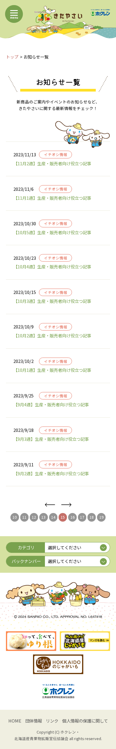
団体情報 (33, 720)
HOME (14, 720)
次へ (66, 505)
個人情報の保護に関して (85, 720)
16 (72, 517)
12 (34, 517)
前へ (50, 505)
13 (43, 517)
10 (14, 517)
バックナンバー (26, 561)
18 (92, 517)
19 (101, 517)
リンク (52, 720)
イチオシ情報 (55, 154)
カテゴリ (26, 547)
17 (82, 517)
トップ (12, 57)
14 (53, 517)
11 (24, 517)
